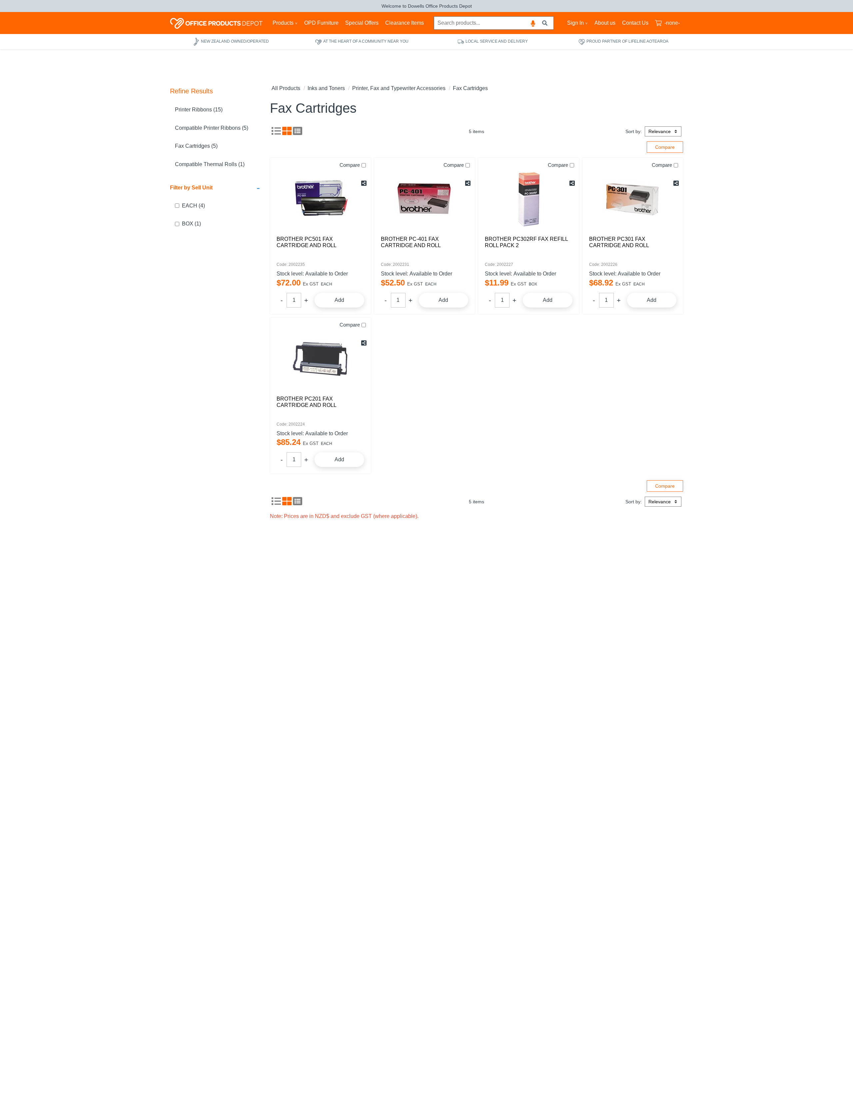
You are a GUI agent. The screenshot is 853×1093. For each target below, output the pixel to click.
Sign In (575, 23)
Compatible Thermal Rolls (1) (210, 164)
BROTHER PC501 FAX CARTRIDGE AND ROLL (307, 242)
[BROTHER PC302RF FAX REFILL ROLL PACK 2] (528, 199)
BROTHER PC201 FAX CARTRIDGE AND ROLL (307, 402)
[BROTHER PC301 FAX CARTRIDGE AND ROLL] (633, 199)
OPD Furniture (321, 23)
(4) (193, 205)
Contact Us (635, 23)
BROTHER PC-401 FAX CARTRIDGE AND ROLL (411, 242)
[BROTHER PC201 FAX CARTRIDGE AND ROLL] (320, 359)
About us (604, 23)
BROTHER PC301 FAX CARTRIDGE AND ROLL (619, 242)
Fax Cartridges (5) (196, 146)
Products (283, 23)
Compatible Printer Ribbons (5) (211, 128)
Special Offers (362, 23)
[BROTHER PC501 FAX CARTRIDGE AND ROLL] (320, 199)
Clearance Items (404, 23)
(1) (191, 223)
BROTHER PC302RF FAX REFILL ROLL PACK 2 (526, 242)
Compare (350, 165)
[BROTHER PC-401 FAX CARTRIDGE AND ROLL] (424, 199)
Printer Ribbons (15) (199, 109)
